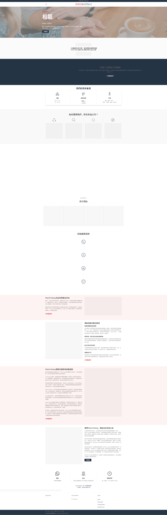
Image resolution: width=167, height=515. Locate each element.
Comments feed (101, 504)
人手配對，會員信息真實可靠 (83, 487)
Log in (99, 499)
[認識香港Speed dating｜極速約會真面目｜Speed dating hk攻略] (83, 4)
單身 (59, 511)
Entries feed (100, 502)
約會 (48, 511)
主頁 (46, 511)
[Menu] (46, 4)
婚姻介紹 (56, 511)
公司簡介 (62, 511)
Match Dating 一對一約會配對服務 (83, 485)
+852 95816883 (57, 480)
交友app (51, 511)
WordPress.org (101, 507)
